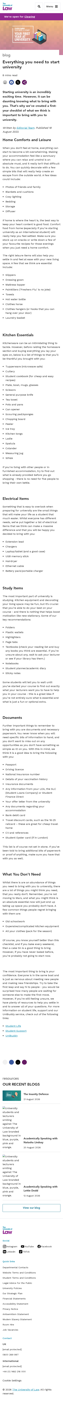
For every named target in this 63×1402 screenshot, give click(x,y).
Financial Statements (14, 1298)
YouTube (29, 1246)
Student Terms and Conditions (19, 1278)
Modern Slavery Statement (17, 1319)
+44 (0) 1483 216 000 (14, 1371)
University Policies (12, 1288)
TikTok (26, 1251)
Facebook (46, 1246)
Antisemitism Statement (16, 1314)
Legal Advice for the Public (17, 1283)
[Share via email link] (24, 82)
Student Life (13, 1025)
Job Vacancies (10, 1329)
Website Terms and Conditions (19, 1272)
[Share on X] (18, 82)
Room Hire (8, 1324)
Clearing (29, 16)
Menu (49, 6)
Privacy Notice (10, 1309)
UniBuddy (11, 1035)
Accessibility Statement (15, 1303)
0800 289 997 (11, 1354)
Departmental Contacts (15, 1267)
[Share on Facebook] (11, 82)
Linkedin (10, 1251)
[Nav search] (39, 6)
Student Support (15, 1030)
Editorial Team (25, 127)
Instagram (11, 1246)
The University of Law (25, 1389)
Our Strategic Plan (12, 1293)
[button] (31, 1208)
